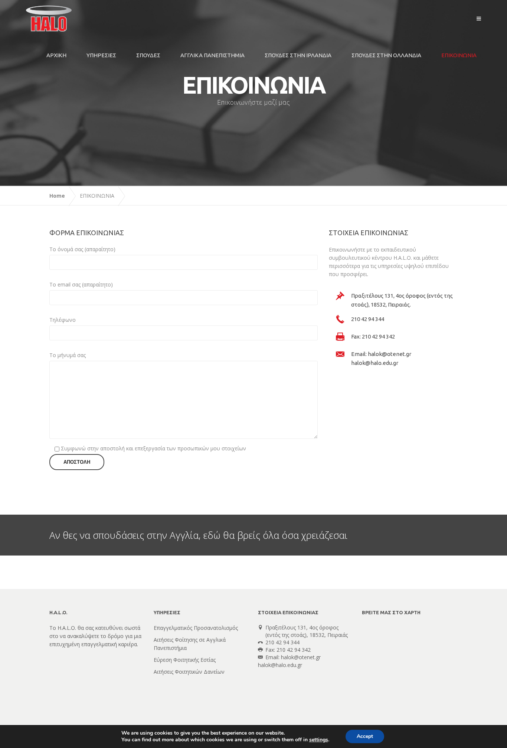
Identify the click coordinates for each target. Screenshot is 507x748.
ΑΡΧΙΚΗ (56, 55)
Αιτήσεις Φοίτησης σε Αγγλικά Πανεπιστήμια (190, 643)
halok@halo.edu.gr (280, 664)
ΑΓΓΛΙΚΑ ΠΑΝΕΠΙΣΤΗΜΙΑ (212, 55)
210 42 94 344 (367, 319)
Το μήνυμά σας (67, 355)
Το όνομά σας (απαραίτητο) (82, 249)
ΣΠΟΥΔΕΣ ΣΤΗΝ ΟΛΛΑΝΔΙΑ (386, 55)
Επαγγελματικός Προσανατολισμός (196, 627)
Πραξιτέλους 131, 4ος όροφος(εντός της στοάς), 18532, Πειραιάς (306, 631)
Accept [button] (365, 736)
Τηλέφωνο (62, 319)
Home (57, 195)
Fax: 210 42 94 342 (373, 336)
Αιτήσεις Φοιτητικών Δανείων (189, 671)
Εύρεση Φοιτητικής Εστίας (185, 659)
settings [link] (318, 739)
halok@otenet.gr (301, 657)
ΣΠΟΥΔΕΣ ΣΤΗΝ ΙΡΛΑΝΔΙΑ (298, 55)
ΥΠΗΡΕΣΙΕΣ (101, 55)
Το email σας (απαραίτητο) (81, 284)
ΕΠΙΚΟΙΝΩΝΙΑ (459, 55)
